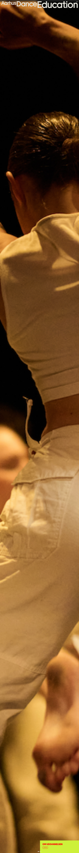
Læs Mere (45, 847)
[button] (77, 1)
